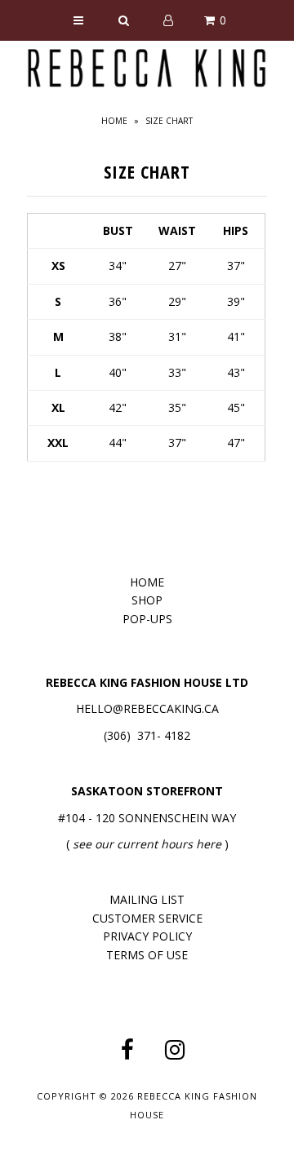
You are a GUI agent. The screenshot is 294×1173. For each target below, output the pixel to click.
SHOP (147, 600)
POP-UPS (147, 618)
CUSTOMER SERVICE (147, 918)
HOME (147, 582)
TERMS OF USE (147, 955)
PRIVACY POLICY (147, 936)
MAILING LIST (147, 899)
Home (114, 120)
